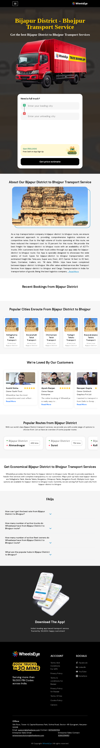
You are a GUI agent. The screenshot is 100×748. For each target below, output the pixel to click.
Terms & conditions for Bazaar (57, 681)
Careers (54, 705)
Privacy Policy (57, 673)
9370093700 (54, 730)
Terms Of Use (56, 696)
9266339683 (63, 735)
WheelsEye (47, 743)
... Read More (73, 271)
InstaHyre (83, 676)
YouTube (82, 671)
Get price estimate (50, 161)
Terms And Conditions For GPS (55, 666)
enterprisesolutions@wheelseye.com (28, 735)
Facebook (83, 663)
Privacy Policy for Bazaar (57, 690)
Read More (11, 401)
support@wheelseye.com (29, 730)
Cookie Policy (56, 700)
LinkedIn (82, 667)
